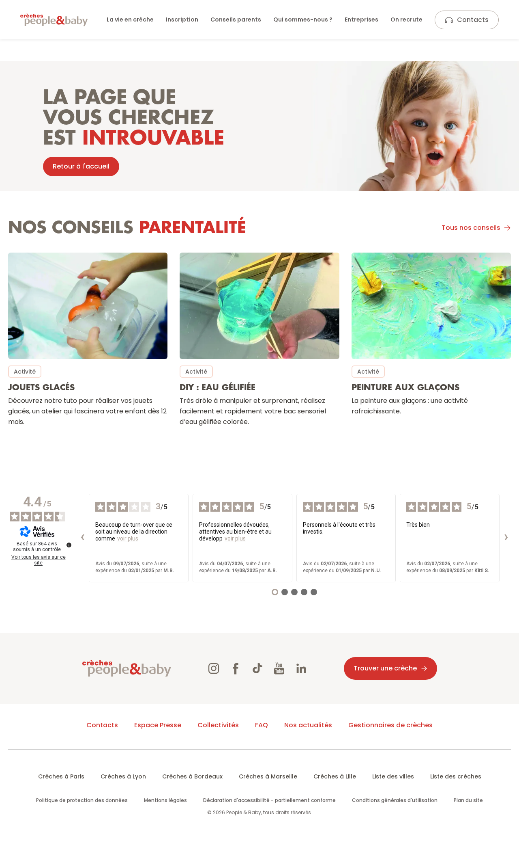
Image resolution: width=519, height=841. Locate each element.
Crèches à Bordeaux (192, 776)
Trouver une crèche (385, 668)
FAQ (261, 725)
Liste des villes (393, 776)
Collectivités (218, 725)
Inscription (182, 19)
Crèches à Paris (61, 776)
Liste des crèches (455, 776)
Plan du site (468, 800)
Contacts (473, 19)
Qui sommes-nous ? (302, 19)
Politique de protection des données (82, 800)
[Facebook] (235, 668)
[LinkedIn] (301, 668)
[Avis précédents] (82, 538)
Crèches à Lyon (123, 776)
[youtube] (279, 668)
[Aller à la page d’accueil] (54, 20)
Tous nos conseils (471, 227)
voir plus (127, 538)
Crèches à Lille (334, 776)
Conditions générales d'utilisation (395, 800)
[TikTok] (257, 668)
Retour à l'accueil (81, 166)
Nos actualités (308, 725)
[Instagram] (214, 668)
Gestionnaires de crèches (390, 725)
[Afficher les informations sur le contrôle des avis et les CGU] (69, 545)
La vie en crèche (130, 19)
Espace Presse (157, 725)
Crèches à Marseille (268, 776)
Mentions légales (165, 800)
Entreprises (361, 19)
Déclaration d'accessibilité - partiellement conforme (269, 800)
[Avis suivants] (506, 538)
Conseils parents (235, 19)
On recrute (406, 19)
